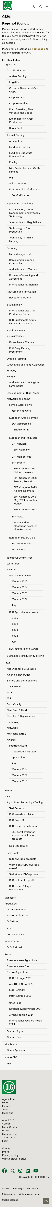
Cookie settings (10, 1200)
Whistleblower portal (29, 1194)
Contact (6, 1189)
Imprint (35, 1189)
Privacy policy (9, 1194)
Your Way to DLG (21, 1189)
